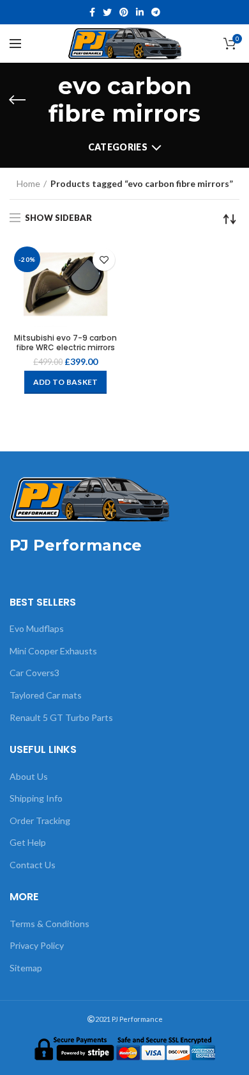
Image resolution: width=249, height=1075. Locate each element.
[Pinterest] (124, 12)
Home (28, 183)
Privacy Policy (37, 945)
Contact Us (33, 864)
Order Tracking (40, 820)
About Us (29, 776)
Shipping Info (36, 798)
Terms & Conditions (49, 923)
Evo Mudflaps (37, 628)
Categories (117, 146)
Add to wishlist (104, 259)
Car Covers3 (34, 672)
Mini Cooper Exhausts (53, 650)
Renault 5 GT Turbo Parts (61, 717)
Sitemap (26, 967)
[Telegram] (155, 12)
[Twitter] (107, 12)
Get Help (28, 842)
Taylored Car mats (46, 695)
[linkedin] (139, 12)
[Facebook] (92, 12)
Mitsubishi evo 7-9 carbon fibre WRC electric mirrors (65, 343)
